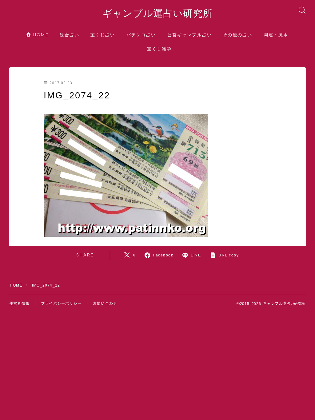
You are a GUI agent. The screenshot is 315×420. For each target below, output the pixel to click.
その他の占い (238, 35)
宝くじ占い (102, 35)
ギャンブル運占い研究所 (157, 13)
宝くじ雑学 (159, 49)
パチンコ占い (141, 35)
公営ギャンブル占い (189, 35)
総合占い (69, 35)
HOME (40, 35)
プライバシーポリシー (61, 304)
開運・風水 (276, 35)
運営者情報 (19, 304)
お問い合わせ (105, 304)
